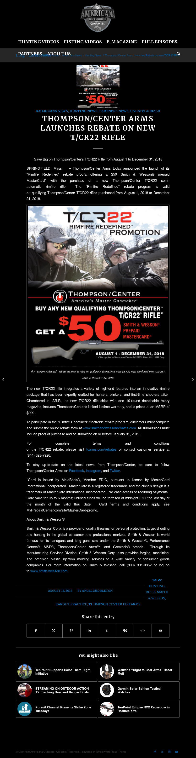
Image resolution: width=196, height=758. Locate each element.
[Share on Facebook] (36, 630)
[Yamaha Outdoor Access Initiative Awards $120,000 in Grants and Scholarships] (3, 379)
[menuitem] (38, 42)
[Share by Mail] (160, 630)
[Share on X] (54, 630)
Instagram (93, 470)
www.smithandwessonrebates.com (109, 427)
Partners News (114, 111)
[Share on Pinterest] (71, 630)
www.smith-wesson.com (48, 570)
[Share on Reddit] (143, 630)
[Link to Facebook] (155, 751)
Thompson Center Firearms (114, 604)
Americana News (52, 111)
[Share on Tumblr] (107, 630)
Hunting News (84, 111)
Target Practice (71, 604)
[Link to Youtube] (176, 751)
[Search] (177, 54)
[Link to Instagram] (169, 751)
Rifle (151, 592)
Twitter (115, 470)
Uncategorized (145, 111)
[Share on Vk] (125, 630)
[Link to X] (162, 751)
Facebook (76, 470)
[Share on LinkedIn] (89, 630)
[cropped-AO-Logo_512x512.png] (98, 18)
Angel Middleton (97, 590)
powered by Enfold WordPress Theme (104, 751)
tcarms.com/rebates (101, 449)
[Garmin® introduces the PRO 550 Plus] (192, 379)
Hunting (157, 586)
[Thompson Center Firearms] (98, 86)
